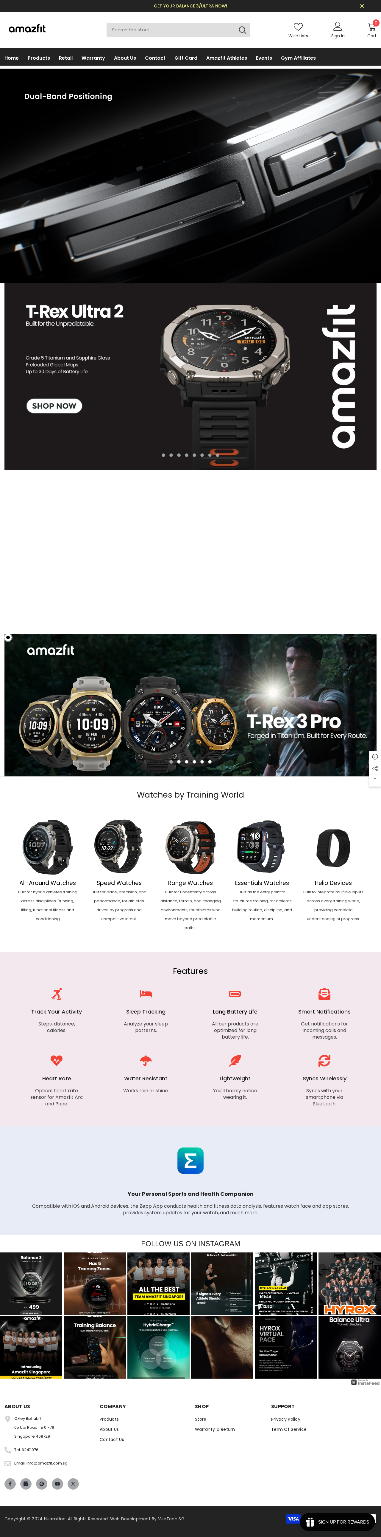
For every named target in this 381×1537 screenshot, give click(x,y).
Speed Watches (119, 883)
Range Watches (190, 883)
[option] (190, 376)
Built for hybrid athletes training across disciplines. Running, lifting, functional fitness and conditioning (47, 905)
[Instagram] (26, 1484)
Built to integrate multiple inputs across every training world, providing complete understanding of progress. (333, 905)
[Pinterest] (41, 1484)
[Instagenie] (365, 1385)
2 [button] (171, 455)
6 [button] (202, 455)
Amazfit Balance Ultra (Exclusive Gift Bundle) (114, 598)
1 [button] (163, 455)
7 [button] (210, 455)
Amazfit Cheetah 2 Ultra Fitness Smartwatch (266, 598)
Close (362, 6)
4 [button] (186, 455)
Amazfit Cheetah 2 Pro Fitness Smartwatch (340, 598)
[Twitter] (73, 1484)
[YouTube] (57, 1484)
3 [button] (179, 455)
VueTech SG (171, 1519)
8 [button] (217, 455)
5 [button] (194, 455)
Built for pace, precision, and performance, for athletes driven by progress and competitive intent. (119, 905)
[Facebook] (10, 1484)
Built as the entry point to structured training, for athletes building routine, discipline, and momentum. (262, 905)
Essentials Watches (262, 883)
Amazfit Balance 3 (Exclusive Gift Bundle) (34, 598)
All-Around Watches (47, 883)
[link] (56, 1014)
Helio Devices (333, 883)
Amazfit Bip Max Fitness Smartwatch (181, 598)
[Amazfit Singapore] (47, 846)
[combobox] (171, 30)
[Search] (178, 30)
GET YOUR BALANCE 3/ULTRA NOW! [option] (190, 6)
